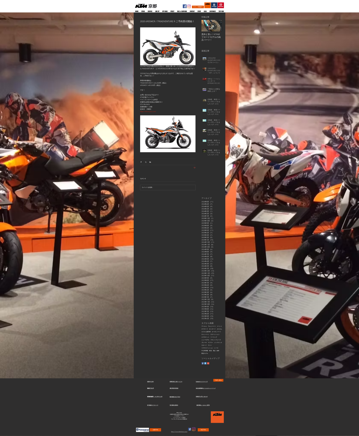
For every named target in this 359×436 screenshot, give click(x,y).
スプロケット (205, 337)
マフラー (210, 342)
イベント (219, 326)
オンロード (212, 329)
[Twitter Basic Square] (205, 363)
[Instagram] (189, 6)
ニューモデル (205, 340)
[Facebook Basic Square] (202, 363)
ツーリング (213, 337)
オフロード (204, 329)
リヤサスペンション (207, 348)
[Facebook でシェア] (141, 162)
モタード (204, 345)
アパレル (204, 326)
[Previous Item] (204, 25)
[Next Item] (219, 25)
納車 (218, 351)
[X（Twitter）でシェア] (145, 162)
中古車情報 (204, 351)
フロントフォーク (215, 340)
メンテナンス (218, 342)
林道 (210, 351)
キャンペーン (205, 334)
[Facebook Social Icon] (185, 6)
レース (216, 348)
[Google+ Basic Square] (208, 363)
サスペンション (215, 334)
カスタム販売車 (206, 332)
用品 (214, 351)
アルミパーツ (212, 326)
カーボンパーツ (216, 332)
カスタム (219, 329)
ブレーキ (204, 342)
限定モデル (204, 353)
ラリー (210, 345)
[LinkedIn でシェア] (150, 162)
